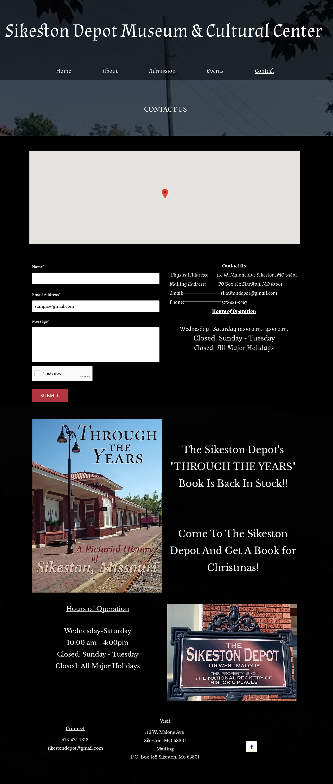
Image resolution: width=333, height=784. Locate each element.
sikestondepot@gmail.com (249, 293)
